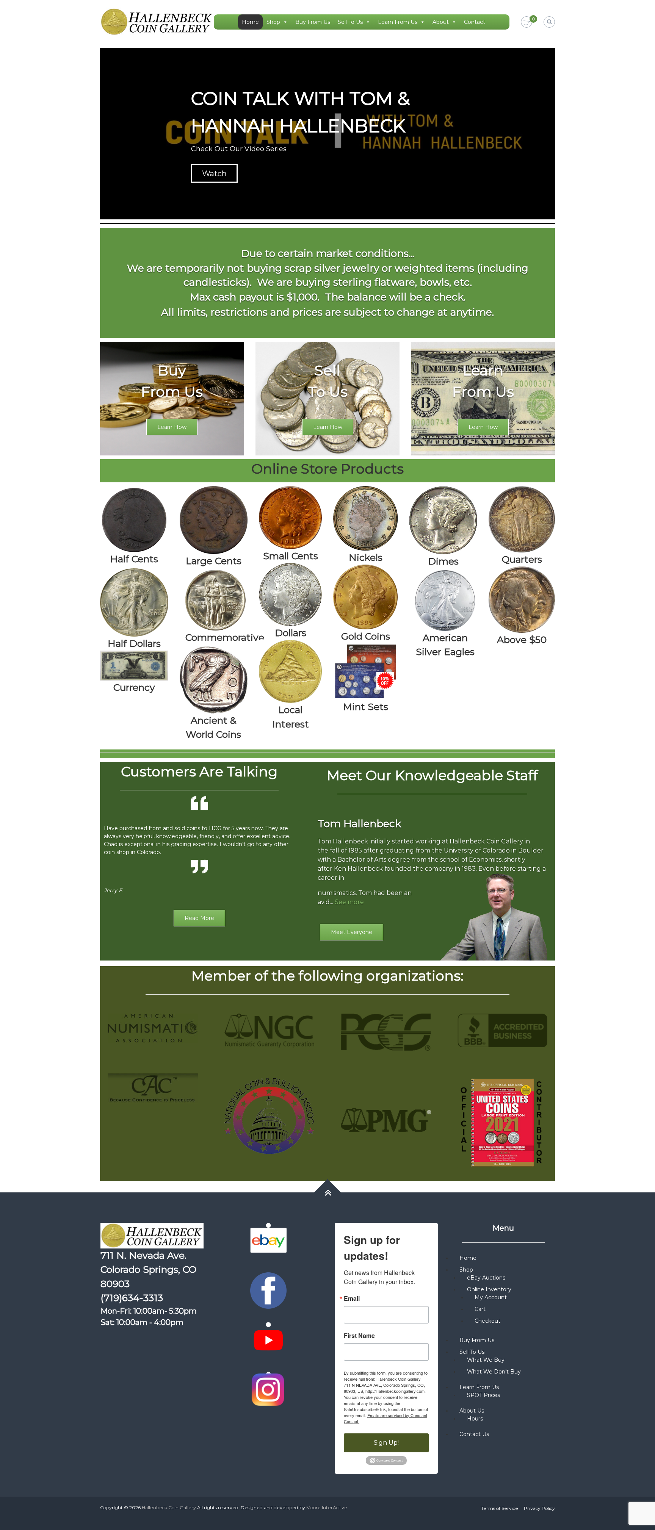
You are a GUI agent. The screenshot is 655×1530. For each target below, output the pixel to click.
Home (250, 22)
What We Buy (486, 1359)
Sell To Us (350, 22)
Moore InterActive (326, 1507)
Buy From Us (312, 22)
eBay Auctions (486, 1277)
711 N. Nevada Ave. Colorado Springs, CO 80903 (148, 1269)
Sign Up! (386, 1442)
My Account (491, 1297)
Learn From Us (397, 22)
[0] (526, 22)
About (440, 22)
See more (349, 902)
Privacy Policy (539, 1508)
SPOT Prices (483, 1395)
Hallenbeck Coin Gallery (169, 1507)
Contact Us (474, 1434)
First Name (359, 1336)
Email (352, 1298)
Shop (273, 22)
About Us (471, 1410)
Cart (480, 1309)
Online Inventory (489, 1289)
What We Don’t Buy (494, 1371)
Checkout (487, 1320)
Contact (474, 22)
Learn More (223, 173)
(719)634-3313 (131, 1297)
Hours (475, 1418)
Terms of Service (499, 1508)
